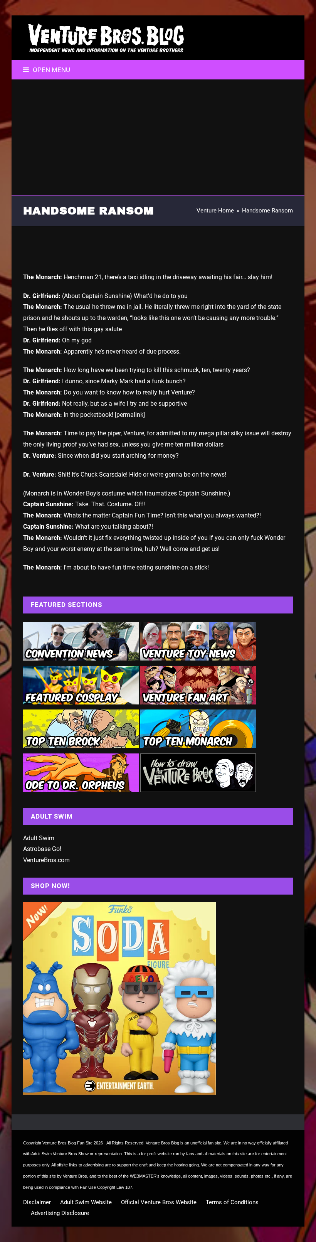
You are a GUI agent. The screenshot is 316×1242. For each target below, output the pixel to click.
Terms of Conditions (232, 1202)
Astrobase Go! (42, 849)
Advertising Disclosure (60, 1213)
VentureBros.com (46, 860)
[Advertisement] (158, 137)
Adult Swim (38, 838)
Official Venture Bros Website (159, 1202)
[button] (46, 70)
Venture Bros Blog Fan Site (67, 1143)
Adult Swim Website (86, 1202)
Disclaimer (37, 1202)
